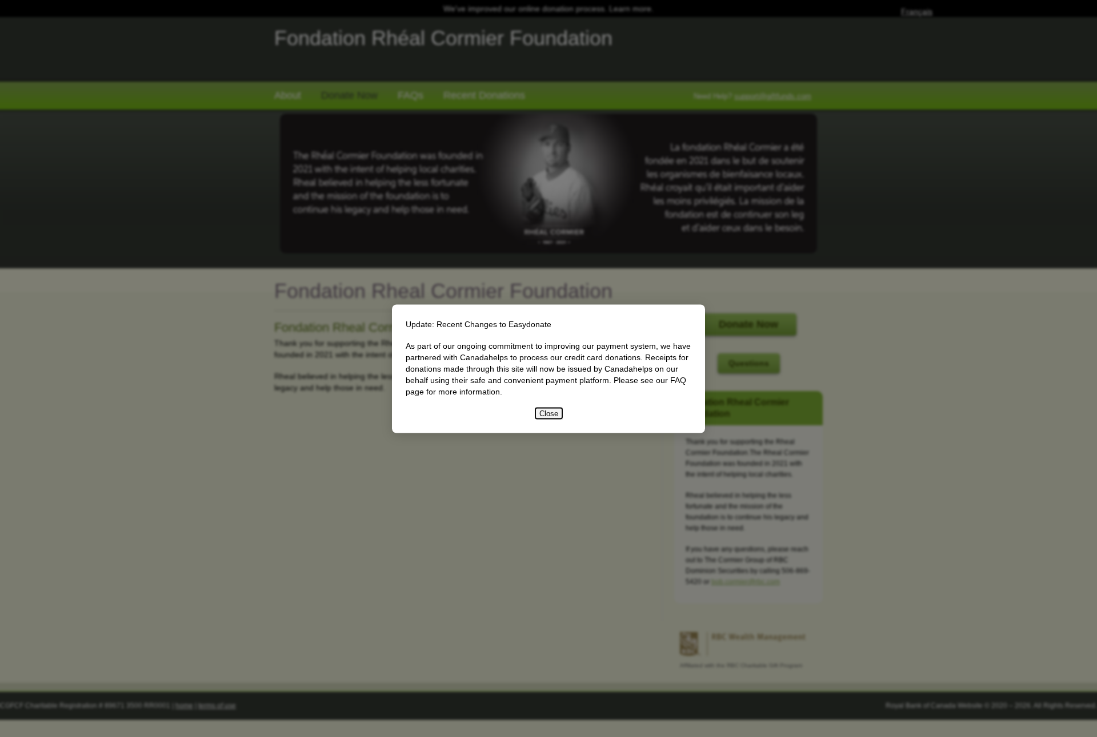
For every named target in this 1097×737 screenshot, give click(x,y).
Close (548, 413)
